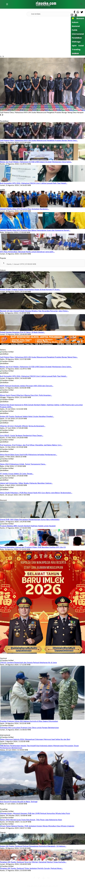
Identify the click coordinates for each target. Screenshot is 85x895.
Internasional (78, 34)
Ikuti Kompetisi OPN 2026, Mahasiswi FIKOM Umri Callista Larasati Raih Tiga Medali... (33, 183)
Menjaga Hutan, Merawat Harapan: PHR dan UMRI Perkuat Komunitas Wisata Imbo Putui (35, 813)
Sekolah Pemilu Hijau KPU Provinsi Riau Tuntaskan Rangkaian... (24, 209)
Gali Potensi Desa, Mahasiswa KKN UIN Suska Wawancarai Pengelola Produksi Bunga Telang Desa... (39, 140)
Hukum (75, 22)
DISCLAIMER (48, 882)
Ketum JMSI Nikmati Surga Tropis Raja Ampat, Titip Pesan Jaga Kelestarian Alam (31, 820)
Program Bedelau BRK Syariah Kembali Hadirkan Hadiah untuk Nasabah (28, 526)
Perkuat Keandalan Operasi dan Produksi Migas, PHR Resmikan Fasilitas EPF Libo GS (33, 547)
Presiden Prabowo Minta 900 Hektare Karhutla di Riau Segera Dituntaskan (29, 721)
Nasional (76, 26)
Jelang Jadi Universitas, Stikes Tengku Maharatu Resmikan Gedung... (26, 483)
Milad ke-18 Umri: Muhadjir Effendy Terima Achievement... (22, 426)
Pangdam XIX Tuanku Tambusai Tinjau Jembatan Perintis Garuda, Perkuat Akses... (31, 868)
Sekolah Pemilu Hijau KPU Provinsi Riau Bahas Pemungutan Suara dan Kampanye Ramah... (35, 230)
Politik (74, 30)
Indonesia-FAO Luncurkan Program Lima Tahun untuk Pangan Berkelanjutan (29, 728)
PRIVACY (57, 882)
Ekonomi (80, 18)
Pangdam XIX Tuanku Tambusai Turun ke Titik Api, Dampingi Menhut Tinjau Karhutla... (33, 862)
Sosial (81, 45)
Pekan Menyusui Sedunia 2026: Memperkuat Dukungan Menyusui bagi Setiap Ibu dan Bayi (35, 739)
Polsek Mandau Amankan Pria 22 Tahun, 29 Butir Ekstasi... (22, 332)
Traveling (76, 49)
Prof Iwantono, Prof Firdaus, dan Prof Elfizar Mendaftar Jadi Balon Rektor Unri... (31, 445)
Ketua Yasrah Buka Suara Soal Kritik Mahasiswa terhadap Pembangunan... (28, 454)
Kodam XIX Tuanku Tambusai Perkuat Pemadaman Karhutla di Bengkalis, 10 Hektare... (33, 846)
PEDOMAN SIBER (37, 882)
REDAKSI (28, 882)
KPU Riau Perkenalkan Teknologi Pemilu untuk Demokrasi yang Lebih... (27, 252)
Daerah (75, 53)
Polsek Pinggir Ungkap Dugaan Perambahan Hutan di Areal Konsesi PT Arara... (30, 289)
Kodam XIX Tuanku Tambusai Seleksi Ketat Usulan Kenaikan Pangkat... (27, 416)
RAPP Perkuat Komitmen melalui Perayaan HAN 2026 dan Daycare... (26, 386)
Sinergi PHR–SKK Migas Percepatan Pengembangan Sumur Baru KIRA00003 (29, 519)
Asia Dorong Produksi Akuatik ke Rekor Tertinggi (18, 802)
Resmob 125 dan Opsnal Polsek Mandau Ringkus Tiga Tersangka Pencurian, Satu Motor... (34, 311)
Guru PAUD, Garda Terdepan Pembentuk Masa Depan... (21, 435)
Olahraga (76, 42)
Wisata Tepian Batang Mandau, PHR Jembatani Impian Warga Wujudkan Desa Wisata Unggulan (37, 826)
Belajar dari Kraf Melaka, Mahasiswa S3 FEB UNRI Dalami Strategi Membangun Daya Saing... (36, 162)
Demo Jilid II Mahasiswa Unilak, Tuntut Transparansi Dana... (23, 464)
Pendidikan (77, 38)
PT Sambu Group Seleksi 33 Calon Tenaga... (17, 474)
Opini (74, 45)
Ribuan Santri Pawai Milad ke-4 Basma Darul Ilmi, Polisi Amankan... (26, 395)
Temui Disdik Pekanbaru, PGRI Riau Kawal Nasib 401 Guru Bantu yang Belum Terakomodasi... (36, 493)
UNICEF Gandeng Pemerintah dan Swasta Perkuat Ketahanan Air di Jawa (28, 662)
